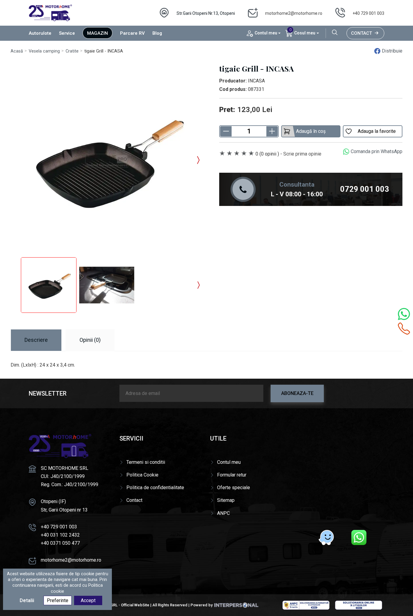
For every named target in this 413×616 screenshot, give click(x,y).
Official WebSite (135, 605)
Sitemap (226, 500)
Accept (88, 600)
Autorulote (40, 33)
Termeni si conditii (145, 462)
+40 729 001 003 (368, 13)
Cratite (72, 51)
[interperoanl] (236, 605)
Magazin (97, 33)
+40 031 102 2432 (60, 535)
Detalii (27, 600)
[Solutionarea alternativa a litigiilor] (306, 605)
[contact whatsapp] (404, 314)
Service (67, 33)
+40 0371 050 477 (60, 543)
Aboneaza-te (297, 393)
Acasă (17, 51)
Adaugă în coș (311, 131)
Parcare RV (132, 33)
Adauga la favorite (377, 131)
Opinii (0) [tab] (90, 340)
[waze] (326, 537)
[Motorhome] (50, 12)
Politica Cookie (142, 475)
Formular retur (231, 475)
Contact (361, 33)
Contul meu (229, 462)
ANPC (223, 513)
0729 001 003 (364, 189)
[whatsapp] (358, 537)
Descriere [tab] (36, 340)
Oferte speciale (233, 487)
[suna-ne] (404, 328)
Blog (157, 33)
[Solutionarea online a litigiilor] (358, 605)
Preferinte (57, 600)
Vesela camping (44, 51)
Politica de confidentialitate (155, 487)
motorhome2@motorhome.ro (293, 13)
